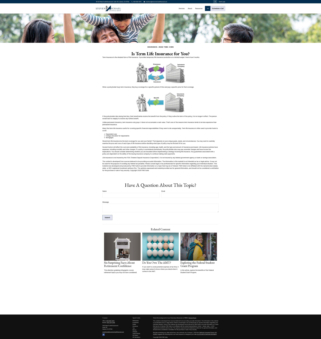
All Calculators (136, 337)
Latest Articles (136, 333)
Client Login (222, 1)
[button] (181, 8)
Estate (134, 324)
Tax (134, 328)
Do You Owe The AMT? (156, 263)
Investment (136, 322)
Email (163, 191)
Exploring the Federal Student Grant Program (197, 264)
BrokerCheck (192, 318)
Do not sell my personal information (207, 334)
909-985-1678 (137, 1)
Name (104, 191)
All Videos (135, 335)
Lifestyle (135, 331)
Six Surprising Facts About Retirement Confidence (119, 264)
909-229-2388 (111, 322)
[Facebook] (215, 1)
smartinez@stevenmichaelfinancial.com (156, 1)
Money (134, 330)
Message (105, 202)
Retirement (136, 320)
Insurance (135, 326)
